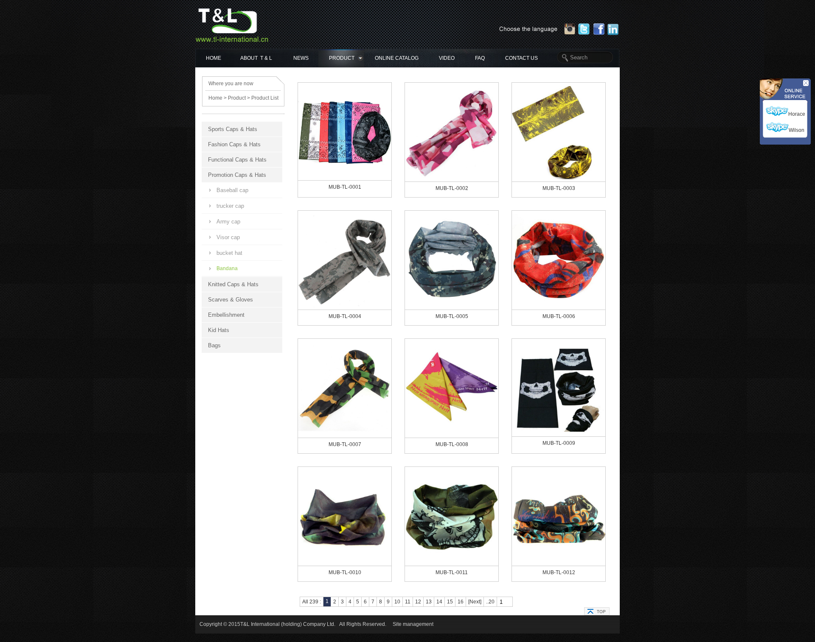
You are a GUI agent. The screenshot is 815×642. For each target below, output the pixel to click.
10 (397, 602)
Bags (214, 345)
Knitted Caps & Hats (233, 284)
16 (461, 602)
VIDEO (447, 58)
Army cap (228, 221)
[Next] (474, 602)
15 (450, 602)
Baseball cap (232, 190)
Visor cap (228, 237)
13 (429, 602)
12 (418, 602)
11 (407, 602)
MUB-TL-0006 (558, 316)
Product (237, 98)
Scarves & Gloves (230, 299)
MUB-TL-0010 (345, 572)
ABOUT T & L (256, 58)
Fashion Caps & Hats (234, 144)
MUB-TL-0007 (345, 444)
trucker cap (230, 206)
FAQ (480, 58)
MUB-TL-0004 (345, 316)
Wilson (796, 130)
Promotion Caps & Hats (237, 175)
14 (439, 602)
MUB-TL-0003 (558, 188)
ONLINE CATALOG (397, 58)
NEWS (301, 58)
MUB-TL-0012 (558, 572)
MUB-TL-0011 (452, 572)
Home (215, 98)
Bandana (227, 268)
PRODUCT (341, 58)
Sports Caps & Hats (232, 129)
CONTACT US (521, 58)
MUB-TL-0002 (452, 188)
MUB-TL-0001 (345, 187)
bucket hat (229, 253)
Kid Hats (218, 330)
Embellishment (226, 315)
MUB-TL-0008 (452, 444)
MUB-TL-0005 (452, 316)
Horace (796, 114)
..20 (490, 602)
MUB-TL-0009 (558, 443)
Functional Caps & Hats (237, 159)
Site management (413, 624)
